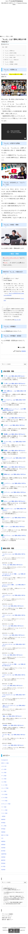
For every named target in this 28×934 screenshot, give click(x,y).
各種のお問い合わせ (6, 917)
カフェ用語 (3, 769)
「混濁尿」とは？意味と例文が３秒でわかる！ (14, 450)
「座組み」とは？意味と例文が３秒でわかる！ (14, 467)
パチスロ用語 (4, 794)
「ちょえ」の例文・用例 (9, 57)
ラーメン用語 (4, 810)
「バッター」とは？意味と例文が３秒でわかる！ (13, 745)
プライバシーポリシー (7, 916)
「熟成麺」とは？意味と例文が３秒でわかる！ (14, 434)
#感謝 (17, 899)
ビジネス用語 (4, 797)
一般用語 (3, 816)
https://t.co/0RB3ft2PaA (14, 293)
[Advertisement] (14, 20)
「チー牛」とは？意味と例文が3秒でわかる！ (14, 376)
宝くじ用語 (3, 825)
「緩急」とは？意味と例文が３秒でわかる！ (12, 716)
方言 (2, 838)
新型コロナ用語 (4, 835)
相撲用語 (3, 841)
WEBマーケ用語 (5, 763)
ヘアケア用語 (4, 800)
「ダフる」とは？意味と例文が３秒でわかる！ (12, 564)
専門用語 (3, 828)
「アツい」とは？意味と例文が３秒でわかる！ (14, 417)
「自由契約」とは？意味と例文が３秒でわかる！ (13, 725)
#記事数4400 (13, 899)
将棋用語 (3, 832)
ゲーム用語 (3, 775)
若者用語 (3, 857)
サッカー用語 (4, 785)
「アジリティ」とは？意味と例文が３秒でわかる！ (13, 635)
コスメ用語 (3, 778)
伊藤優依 (23, 351)
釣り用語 (3, 866)
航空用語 (3, 850)
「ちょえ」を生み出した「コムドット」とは (13, 55)
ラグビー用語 (4, 813)
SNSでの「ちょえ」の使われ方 (11, 59)
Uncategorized (4, 760)
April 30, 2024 (17, 903)
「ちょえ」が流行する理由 (9, 53)
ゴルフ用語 (3, 781)
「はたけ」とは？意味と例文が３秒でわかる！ (14, 501)
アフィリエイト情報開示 (7, 914)
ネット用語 (10, 36)
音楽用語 (3, 869)
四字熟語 (3, 822)
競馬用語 (3, 844)
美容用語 (3, 847)
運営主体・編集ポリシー (7, 919)
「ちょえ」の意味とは (8, 50)
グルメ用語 (3, 772)
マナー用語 (3, 807)
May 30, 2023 (17, 319)
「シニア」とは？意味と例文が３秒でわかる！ (12, 685)
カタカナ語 (3, 766)
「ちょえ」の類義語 (8, 62)
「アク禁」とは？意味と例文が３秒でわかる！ (14, 383)
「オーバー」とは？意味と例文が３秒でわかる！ (13, 625)
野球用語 (3, 863)
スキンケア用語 (4, 788)
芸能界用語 (3, 854)
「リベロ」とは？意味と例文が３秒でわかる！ (12, 655)
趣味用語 (3, 860)
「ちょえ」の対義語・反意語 (10, 64)
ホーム (3, 36)
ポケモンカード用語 (5, 803)
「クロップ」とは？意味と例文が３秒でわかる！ (13, 606)
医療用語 (3, 819)
